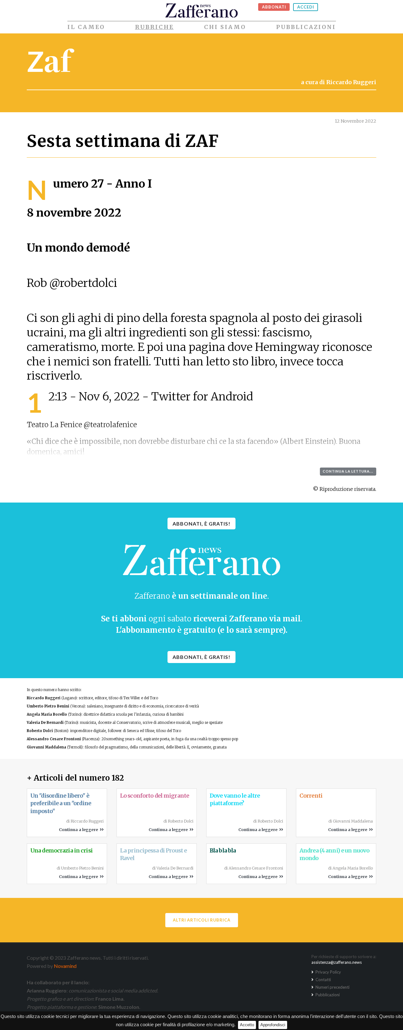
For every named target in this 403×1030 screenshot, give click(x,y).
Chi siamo (225, 27)
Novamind (65, 966)
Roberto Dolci (40, 731)
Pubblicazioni (306, 27)
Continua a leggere (79, 829)
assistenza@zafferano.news (336, 962)
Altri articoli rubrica (201, 919)
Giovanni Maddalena (46, 747)
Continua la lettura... (348, 471)
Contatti (323, 979)
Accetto (247, 1024)
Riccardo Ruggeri (43, 698)
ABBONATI (274, 6)
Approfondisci (272, 1024)
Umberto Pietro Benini (48, 706)
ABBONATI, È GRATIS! (201, 524)
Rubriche (154, 27)
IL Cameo (86, 27)
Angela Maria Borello (47, 714)
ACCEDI (305, 6)
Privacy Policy (328, 972)
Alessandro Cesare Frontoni (54, 739)
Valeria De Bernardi (45, 722)
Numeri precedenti (332, 987)
